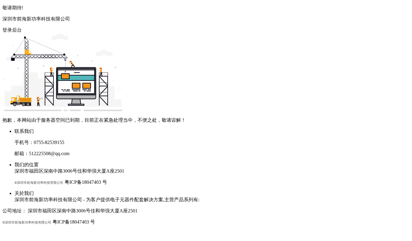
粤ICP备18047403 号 (86, 182)
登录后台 (12, 30)
